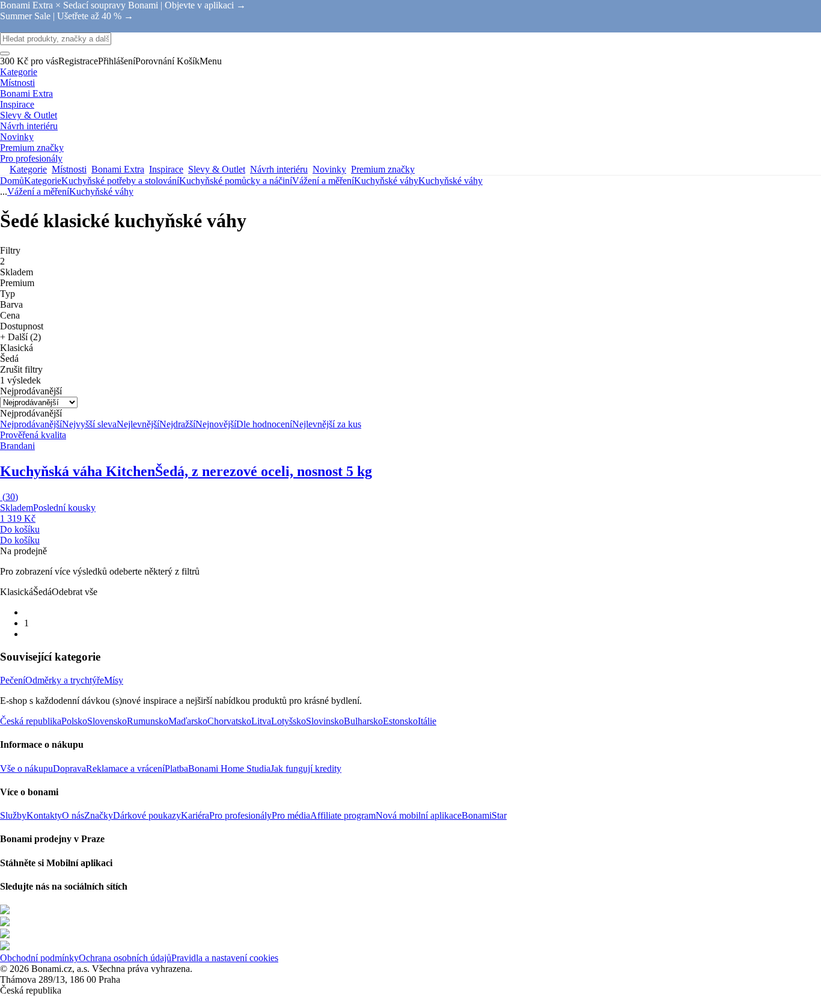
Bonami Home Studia (229, 768)
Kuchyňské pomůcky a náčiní (235, 181)
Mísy (113, 680)
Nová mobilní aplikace (419, 815)
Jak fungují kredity (305, 768)
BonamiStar (484, 815)
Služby (13, 815)
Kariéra (195, 815)
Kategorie (42, 181)
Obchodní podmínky (39, 958)
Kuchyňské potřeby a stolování (120, 181)
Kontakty (44, 815)
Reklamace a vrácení (125, 768)
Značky (98, 815)
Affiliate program (343, 815)
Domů (12, 181)
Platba (176, 768)
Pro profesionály (240, 815)
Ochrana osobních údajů (125, 958)
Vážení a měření (323, 181)
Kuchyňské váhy (450, 181)
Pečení (12, 680)
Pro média (291, 815)
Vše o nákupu (26, 768)
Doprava (69, 768)
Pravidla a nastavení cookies (224, 958)
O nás (73, 815)
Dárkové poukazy (147, 815)
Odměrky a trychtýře (64, 680)
